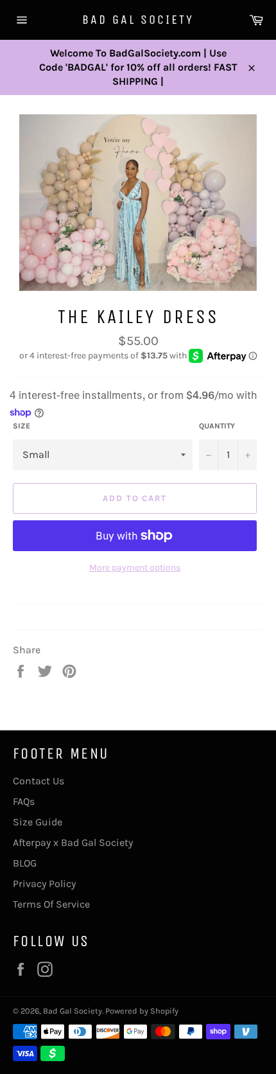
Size (21, 425)
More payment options (134, 567)
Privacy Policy (44, 883)
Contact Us (38, 781)
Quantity (217, 425)
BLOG (25, 863)
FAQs (24, 801)
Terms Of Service (51, 904)
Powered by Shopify (141, 1011)
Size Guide (37, 822)
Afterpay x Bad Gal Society (73, 842)
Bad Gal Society (138, 19)
